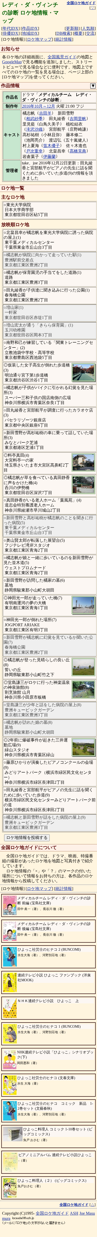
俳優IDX (10, 33)
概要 (78, 33)
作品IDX (30, 28)
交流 (90, 33)
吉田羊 (45, 113)
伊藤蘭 (49, 156)
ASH (74, 1213)
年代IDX (10, 28)
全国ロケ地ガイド (52, 1213)
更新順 (72, 28)
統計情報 (63, 39)
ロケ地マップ (39, 39)
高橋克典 (78, 151)
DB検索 (63, 33)
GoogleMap (12, 62)
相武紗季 (34, 118)
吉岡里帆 (78, 118)
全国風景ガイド (62, 57)
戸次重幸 (34, 151)
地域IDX (30, 33)
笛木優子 (51, 145)
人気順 (88, 28)
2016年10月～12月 (38, 106)
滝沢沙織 (34, 129)
